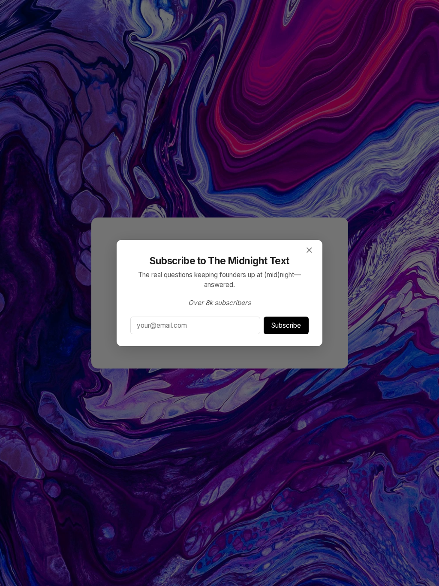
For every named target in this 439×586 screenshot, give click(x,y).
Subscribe (286, 325)
